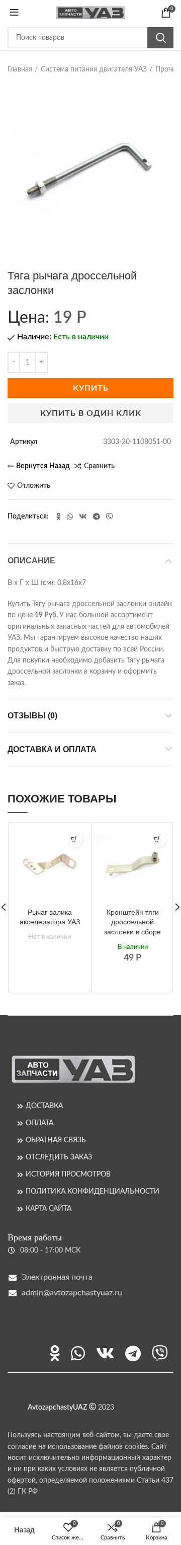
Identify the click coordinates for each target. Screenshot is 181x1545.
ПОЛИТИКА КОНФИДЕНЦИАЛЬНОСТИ (92, 1191)
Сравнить (99, 466)
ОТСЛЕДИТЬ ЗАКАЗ (59, 1157)
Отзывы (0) (32, 715)
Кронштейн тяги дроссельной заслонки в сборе (132, 922)
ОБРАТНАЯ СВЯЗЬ (56, 1140)
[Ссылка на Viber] (109, 516)
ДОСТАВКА (44, 1106)
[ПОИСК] (160, 37)
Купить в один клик (90, 413)
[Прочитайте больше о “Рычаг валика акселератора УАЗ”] (74, 839)
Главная (20, 69)
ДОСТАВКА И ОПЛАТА (52, 749)
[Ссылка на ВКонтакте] (83, 516)
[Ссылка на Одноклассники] (58, 516)
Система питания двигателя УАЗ (94, 69)
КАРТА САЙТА (48, 1208)
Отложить (33, 485)
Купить (91, 388)
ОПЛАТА (39, 1123)
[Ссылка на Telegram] (96, 516)
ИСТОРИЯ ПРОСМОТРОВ (68, 1174)
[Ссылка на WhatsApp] (70, 516)
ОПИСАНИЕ (31, 560)
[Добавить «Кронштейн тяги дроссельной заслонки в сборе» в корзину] (157, 839)
